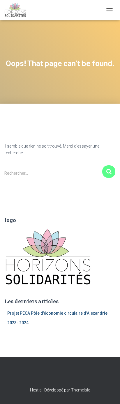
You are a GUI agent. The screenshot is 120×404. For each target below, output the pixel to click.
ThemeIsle (80, 390)
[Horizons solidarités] (17, 10)
